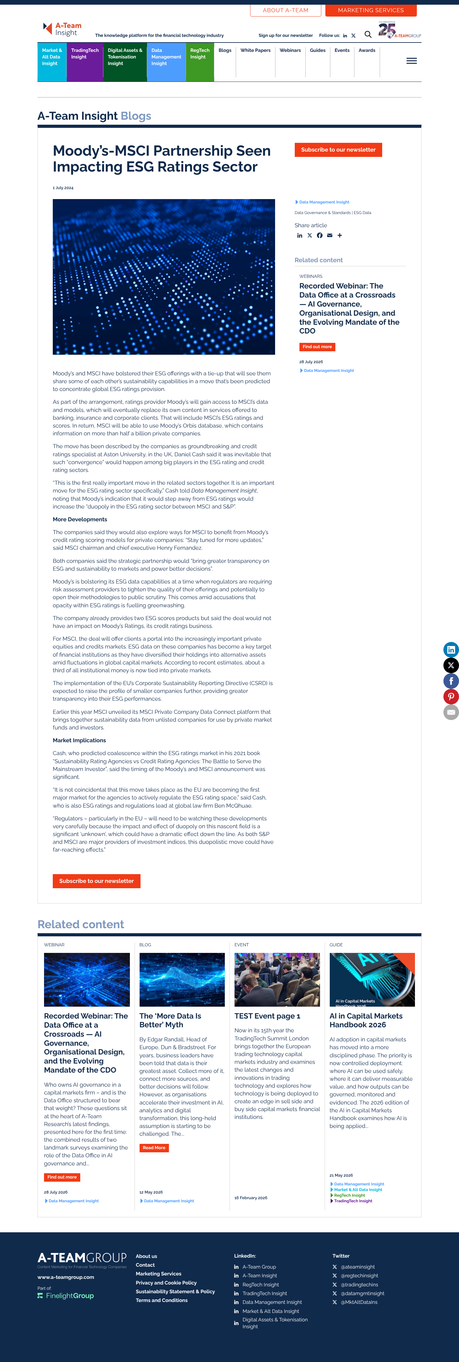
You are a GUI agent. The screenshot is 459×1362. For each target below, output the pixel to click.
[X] (451, 665)
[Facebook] (451, 681)
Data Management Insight (166, 57)
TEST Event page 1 (267, 1015)
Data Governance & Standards (323, 213)
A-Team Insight (260, 1276)
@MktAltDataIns (359, 1302)
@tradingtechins (359, 1285)
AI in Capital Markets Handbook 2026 (366, 1020)
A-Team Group (259, 1267)
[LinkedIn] (451, 650)
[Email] (451, 712)
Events (342, 50)
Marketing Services (371, 10)
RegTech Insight (200, 54)
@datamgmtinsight (362, 1293)
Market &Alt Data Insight (52, 57)
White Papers (255, 50)
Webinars (290, 50)
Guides (318, 50)
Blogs (225, 50)
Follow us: (329, 35)
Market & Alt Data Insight (358, 1190)
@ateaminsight (358, 1267)
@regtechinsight (359, 1276)
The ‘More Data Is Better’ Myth (170, 1020)
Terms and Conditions (162, 1300)
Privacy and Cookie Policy (166, 1283)
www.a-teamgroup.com (65, 1277)
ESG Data (362, 213)
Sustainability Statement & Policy (175, 1291)
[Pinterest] (451, 696)
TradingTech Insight (85, 54)
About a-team (285, 10)
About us (146, 1256)
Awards (367, 50)
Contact (145, 1265)
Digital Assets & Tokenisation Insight (125, 57)
